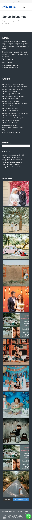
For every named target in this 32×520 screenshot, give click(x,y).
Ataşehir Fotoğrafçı (16, 1)
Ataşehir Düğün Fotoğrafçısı (10, 91)
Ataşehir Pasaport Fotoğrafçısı (11, 115)
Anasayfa (5, 82)
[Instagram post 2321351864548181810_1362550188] (16, 431)
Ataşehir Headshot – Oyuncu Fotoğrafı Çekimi (15, 103)
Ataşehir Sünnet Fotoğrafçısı (10, 120)
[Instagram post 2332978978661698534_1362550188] (16, 273)
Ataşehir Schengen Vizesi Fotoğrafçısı (13, 118)
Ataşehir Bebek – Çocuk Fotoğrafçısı (13, 84)
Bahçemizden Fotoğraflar (9, 125)
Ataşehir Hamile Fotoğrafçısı (10, 101)
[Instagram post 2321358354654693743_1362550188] (16, 378)
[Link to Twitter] (25, 513)
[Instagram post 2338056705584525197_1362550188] (16, 193)
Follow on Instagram (22, 499)
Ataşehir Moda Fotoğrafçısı (10, 108)
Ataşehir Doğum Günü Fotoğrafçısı (12, 89)
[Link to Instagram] (28, 513)
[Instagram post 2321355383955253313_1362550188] (16, 405)
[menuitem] (23, 7)
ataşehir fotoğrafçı (8, 155)
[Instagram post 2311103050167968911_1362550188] (16, 484)
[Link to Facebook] (23, 513)
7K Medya (25, 511)
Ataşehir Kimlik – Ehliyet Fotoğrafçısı (13, 106)
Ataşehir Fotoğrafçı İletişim (10, 98)
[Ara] (23, 7)
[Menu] (27, 7)
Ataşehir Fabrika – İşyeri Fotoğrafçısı (13, 96)
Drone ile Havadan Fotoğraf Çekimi (12, 127)
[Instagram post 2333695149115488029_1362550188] (16, 220)
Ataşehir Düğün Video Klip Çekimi (12, 94)
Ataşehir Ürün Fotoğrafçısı (10, 122)
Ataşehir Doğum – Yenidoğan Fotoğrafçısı (14, 86)
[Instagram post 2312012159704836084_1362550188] (16, 457)
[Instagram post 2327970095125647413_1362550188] (16, 299)
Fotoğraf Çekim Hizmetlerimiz (11, 132)
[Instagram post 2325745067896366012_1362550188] (16, 325)
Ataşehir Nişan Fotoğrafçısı (10, 110)
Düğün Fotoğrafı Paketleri (10, 130)
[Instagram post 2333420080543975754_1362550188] (16, 246)
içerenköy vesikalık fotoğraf (17, 167)
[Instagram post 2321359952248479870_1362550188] (16, 352)
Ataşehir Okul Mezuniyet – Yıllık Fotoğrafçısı (15, 113)
